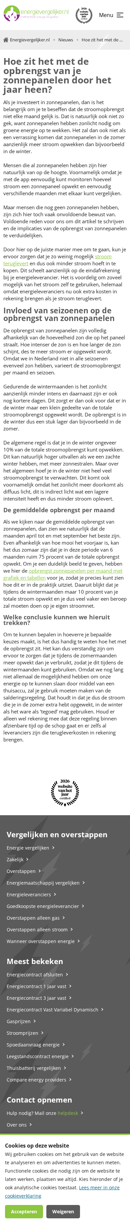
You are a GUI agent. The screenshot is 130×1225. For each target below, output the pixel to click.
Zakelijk (15, 859)
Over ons (17, 1125)
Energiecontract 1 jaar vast (36, 986)
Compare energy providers (36, 1080)
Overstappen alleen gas (33, 918)
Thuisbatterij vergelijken (34, 1068)
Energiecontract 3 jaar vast (36, 998)
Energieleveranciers (29, 894)
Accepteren (24, 1211)
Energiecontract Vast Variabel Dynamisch (52, 1009)
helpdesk (68, 1113)
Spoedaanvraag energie (33, 1044)
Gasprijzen (19, 1021)
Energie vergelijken (28, 848)
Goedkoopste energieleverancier (43, 906)
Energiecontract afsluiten (35, 974)
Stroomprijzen (22, 1033)
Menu (106, 15)
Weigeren (63, 1211)
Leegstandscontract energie (38, 1056)
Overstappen (21, 871)
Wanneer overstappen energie (41, 941)
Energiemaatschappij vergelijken (43, 883)
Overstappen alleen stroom (37, 929)
